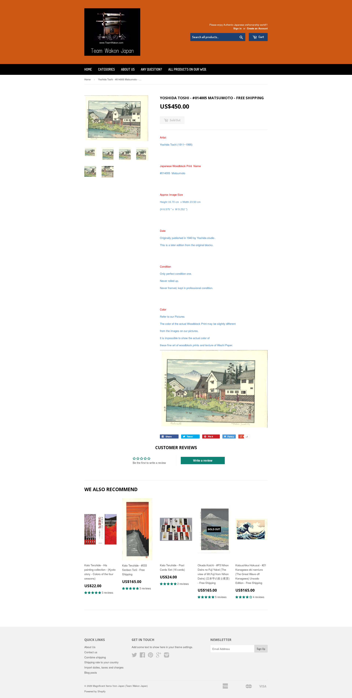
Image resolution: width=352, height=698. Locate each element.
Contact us (90, 652)
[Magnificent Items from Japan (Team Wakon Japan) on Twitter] (134, 656)
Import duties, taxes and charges (104, 667)
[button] (93, 592)
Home (88, 69)
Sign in (237, 28)
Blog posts (90, 672)
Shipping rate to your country (101, 662)
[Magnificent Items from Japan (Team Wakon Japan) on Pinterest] (150, 656)
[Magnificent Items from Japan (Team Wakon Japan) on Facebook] (142, 656)
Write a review (202, 460)
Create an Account (257, 28)
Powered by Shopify (95, 691)
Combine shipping (95, 657)
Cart (261, 37)
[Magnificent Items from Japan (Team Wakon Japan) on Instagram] (166, 656)
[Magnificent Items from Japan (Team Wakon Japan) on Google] (158, 656)
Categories (106, 69)
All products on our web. (187, 69)
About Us (128, 69)
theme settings (183, 647)
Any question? (151, 69)
